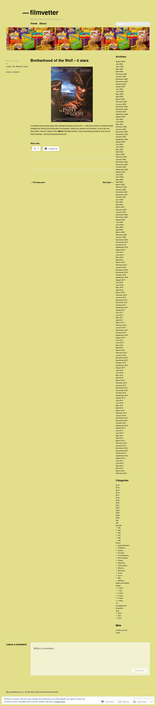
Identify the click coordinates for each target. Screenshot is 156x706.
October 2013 (121, 423)
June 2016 (120, 342)
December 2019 (122, 239)
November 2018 (122, 272)
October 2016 (121, 332)
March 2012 (120, 470)
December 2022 (122, 162)
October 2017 (121, 305)
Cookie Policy (59, 701)
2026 (117, 517)
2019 (117, 500)
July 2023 (119, 144)
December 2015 (122, 357)
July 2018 (119, 282)
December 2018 (122, 270)
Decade (119, 525)
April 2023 (119, 151)
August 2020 (120, 219)
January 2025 (121, 104)
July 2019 (119, 252)
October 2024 (121, 111)
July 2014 (119, 400)
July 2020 (119, 222)
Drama (120, 560)
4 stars (120, 598)
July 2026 (119, 64)
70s (119, 535)
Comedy (121, 553)
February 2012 (121, 473)
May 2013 (119, 435)
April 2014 (119, 408)
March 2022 (120, 184)
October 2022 (121, 167)
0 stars (8, 66)
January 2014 (121, 415)
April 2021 (119, 204)
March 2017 (120, 322)
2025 (117, 515)
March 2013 (120, 440)
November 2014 (122, 390)
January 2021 (121, 212)
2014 (117, 487)
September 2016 (122, 335)
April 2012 (119, 468)
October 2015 (121, 362)
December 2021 (122, 192)
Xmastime (119, 608)
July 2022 (119, 174)
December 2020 (122, 214)
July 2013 (119, 430)
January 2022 (121, 189)
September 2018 (122, 277)
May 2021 (119, 202)
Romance (121, 570)
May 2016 (119, 345)
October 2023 (121, 136)
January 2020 (121, 237)
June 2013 (120, 433)
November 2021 (122, 194)
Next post (108, 182)
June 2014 (120, 403)
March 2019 (120, 262)
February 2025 (121, 101)
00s (13, 66)
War (119, 578)
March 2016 (120, 350)
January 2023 (121, 159)
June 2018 (120, 285)
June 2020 (120, 224)
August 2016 (120, 337)
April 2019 (119, 260)
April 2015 (119, 377)
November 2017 (122, 302)
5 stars (120, 600)
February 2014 (121, 413)
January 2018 (121, 297)
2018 (117, 497)
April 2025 (119, 96)
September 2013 (122, 425)
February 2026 (121, 74)
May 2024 (119, 124)
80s (119, 537)
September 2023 (122, 139)
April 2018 (119, 290)
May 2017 (119, 317)
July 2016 (119, 340)
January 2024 (121, 129)
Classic (120, 550)
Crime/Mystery (123, 555)
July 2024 (119, 119)
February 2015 (121, 382)
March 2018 (120, 292)
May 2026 (119, 69)
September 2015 (122, 365)
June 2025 (120, 91)
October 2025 (121, 84)
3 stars (120, 595)
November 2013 (122, 420)
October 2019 (121, 244)
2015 (117, 490)
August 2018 (120, 280)
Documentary (123, 558)
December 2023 (122, 131)
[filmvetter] (78, 50)
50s (119, 530)
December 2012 (122, 448)
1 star (120, 590)
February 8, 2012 (12, 61)
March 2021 (120, 207)
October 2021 (121, 197)
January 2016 (121, 355)
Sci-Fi (120, 575)
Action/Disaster (123, 545)
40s (117, 522)
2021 (117, 505)
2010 (120, 613)
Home (34, 23)
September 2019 (122, 247)
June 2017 (120, 315)
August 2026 (120, 61)
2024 (117, 512)
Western (121, 580)
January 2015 (121, 385)
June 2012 (120, 463)
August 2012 (120, 458)
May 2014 (119, 405)
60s (119, 532)
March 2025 (120, 99)
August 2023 (120, 141)
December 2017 (122, 300)
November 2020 (122, 217)
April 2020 (119, 229)
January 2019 (121, 267)
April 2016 (119, 347)
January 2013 (121, 445)
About (42, 23)
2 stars (120, 593)
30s (117, 520)
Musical (121, 568)
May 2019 (119, 257)
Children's (121, 548)
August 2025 (120, 86)
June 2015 (120, 372)
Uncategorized (121, 605)
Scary (26, 66)
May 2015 (119, 375)
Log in (118, 632)
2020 (117, 502)
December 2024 (122, 106)
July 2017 (119, 312)
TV (117, 603)
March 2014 (120, 410)
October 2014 (121, 392)
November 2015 (122, 360)
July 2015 (119, 370)
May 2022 (119, 179)
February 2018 (121, 295)
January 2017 (121, 327)
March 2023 (120, 154)
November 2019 (122, 242)
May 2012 (119, 465)
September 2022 (122, 169)
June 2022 (120, 177)
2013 (117, 485)
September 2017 (122, 307)
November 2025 (122, 81)
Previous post (37, 182)
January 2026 (121, 76)
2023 (117, 510)
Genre (118, 543)
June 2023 (120, 146)
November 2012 (122, 450)
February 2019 (121, 265)
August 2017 (120, 310)
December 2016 (122, 330)
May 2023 (119, 149)
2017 (117, 495)
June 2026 (120, 66)
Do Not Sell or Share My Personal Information (41, 692)
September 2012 (122, 455)
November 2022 (122, 164)
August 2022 (120, 172)
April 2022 (119, 182)
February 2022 (121, 187)
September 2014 (122, 395)
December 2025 (122, 79)
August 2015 (120, 367)
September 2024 (122, 114)
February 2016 (121, 352)
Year (117, 610)
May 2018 (119, 287)
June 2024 (120, 121)
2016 (117, 492)
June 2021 (120, 199)
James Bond (122, 565)
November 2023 (122, 134)
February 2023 (121, 157)
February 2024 (121, 126)
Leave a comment (12, 72)
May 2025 (119, 94)
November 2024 (122, 109)
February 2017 (121, 325)
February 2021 (121, 209)
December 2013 (122, 418)
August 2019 (120, 249)
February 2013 (121, 443)
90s (119, 540)
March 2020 (120, 232)
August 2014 (120, 398)
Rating (118, 585)
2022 (117, 507)
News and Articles (122, 583)
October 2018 (121, 275)
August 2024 (120, 116)
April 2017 (119, 320)
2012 (120, 618)
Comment (139, 670)
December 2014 (122, 387)
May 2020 (119, 227)
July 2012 (119, 460)
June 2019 (120, 254)
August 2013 (120, 428)
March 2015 (120, 380)
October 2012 (121, 453)
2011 (120, 615)
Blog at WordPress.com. (15, 692)
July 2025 (119, 89)
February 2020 (121, 234)
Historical (19, 66)
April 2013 (119, 438)
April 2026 (119, 71)
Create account (121, 630)
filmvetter (44, 12)
